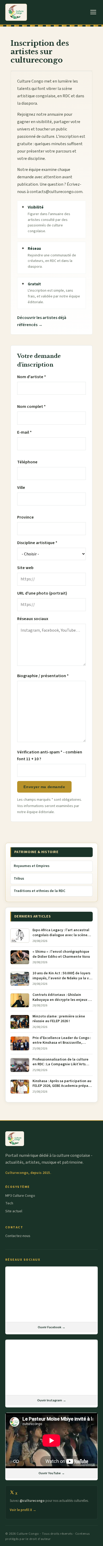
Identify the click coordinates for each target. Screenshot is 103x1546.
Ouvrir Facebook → (51, 1327)
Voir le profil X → (23, 1510)
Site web (25, 568)
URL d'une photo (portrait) (42, 593)
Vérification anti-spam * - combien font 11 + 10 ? (49, 755)
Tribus (19, 878)
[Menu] (93, 12)
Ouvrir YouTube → (52, 1473)
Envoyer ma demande (44, 787)
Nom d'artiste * (31, 377)
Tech (9, 1203)
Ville (21, 487)
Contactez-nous (17, 1236)
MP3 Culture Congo (20, 1195)
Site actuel (13, 1211)
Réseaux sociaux (32, 619)
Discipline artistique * (37, 543)
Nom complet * (31, 406)
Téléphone (27, 462)
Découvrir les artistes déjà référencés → (41, 321)
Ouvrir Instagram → (51, 1400)
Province (25, 517)
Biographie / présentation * (43, 676)
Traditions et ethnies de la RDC (39, 891)
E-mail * (24, 432)
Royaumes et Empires (31, 866)
